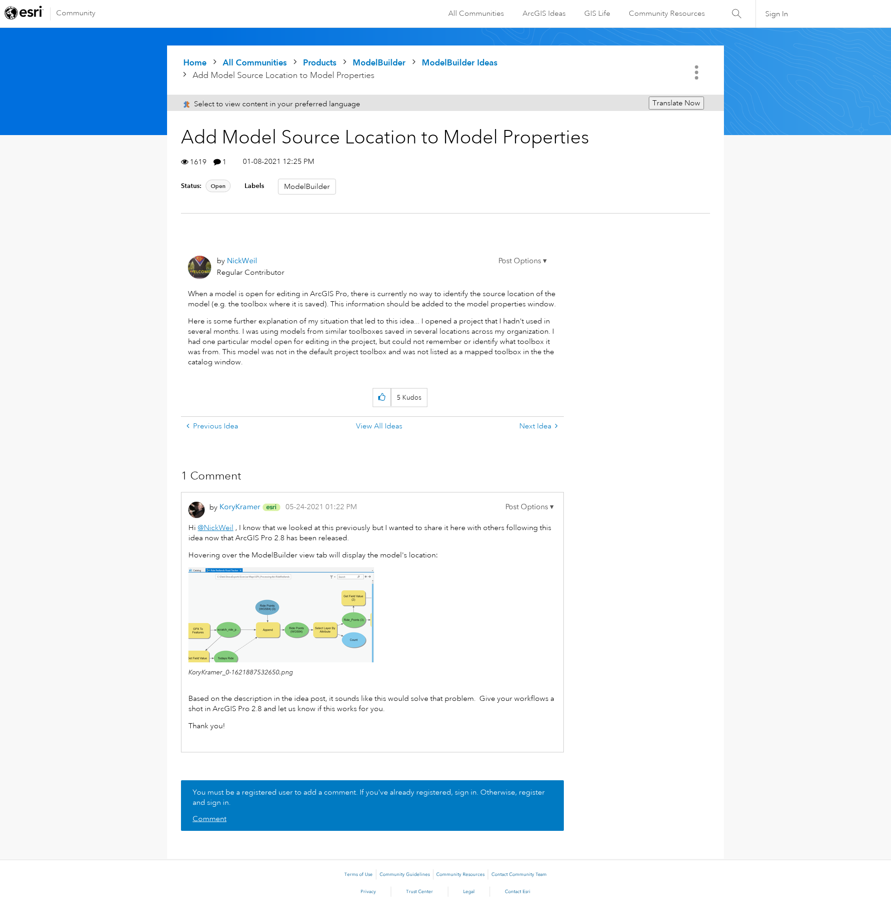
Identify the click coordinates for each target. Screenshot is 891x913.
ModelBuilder (379, 62)
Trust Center (419, 891)
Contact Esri (517, 891)
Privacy (368, 891)
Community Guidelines (405, 874)
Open (218, 185)
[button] (522, 260)
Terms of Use (358, 874)
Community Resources (667, 13)
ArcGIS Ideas (544, 13)
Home (195, 62)
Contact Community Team (519, 874)
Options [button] (697, 72)
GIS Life (597, 13)
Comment (209, 818)
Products (319, 62)
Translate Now (676, 103)
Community (76, 13)
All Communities (476, 13)
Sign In (776, 14)
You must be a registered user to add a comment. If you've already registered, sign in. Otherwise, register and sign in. (369, 797)
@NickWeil (215, 527)
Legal (469, 891)
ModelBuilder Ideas (459, 62)
